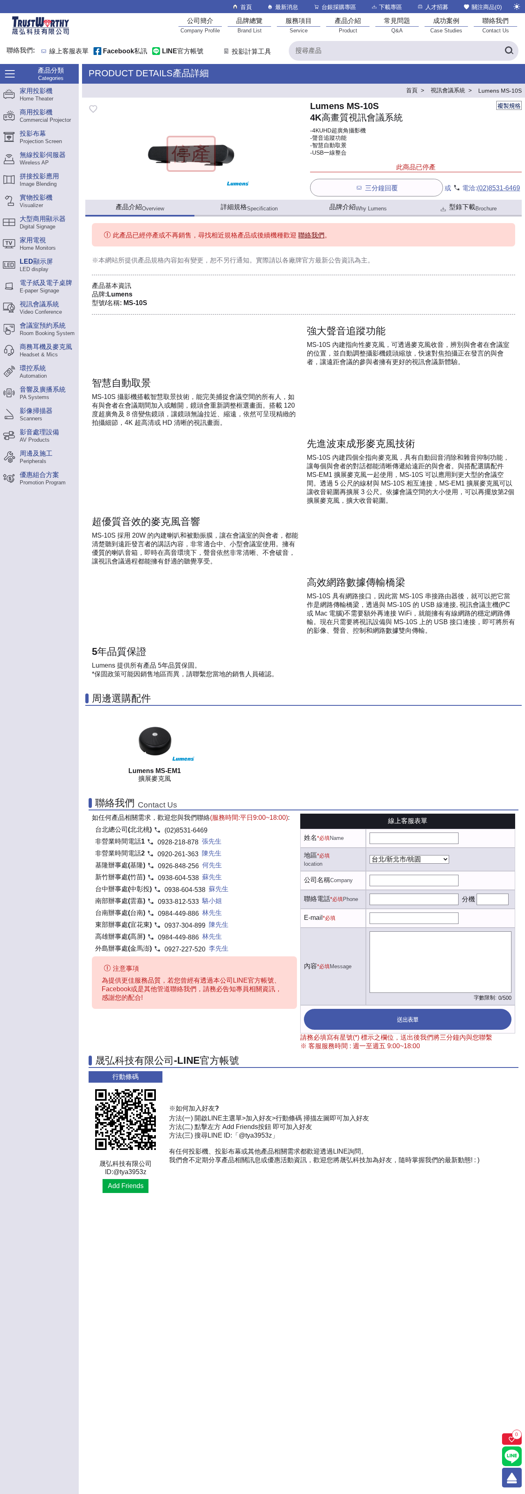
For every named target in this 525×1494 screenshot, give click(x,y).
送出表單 (407, 1020)
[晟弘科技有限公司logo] (41, 33)
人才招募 (436, 7)
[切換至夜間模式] (517, 6)
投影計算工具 (251, 51)
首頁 (246, 7)
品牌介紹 (358, 207)
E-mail (313, 917)
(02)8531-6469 (498, 188)
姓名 (310, 837)
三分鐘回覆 (381, 188)
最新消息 (286, 7)
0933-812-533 (178, 901)
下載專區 (390, 7)
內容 (310, 966)
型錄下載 (473, 207)
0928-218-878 (178, 842)
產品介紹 (140, 207)
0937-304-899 (184, 925)
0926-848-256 (178, 865)
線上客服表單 (69, 51)
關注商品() (487, 7)
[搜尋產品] (508, 51)
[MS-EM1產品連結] (155, 740)
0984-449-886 (178, 913)
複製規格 (509, 106)
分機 (468, 899)
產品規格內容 (157, 260)
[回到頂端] (512, 1477)
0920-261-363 (178, 854)
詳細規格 (249, 207)
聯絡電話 (317, 898)
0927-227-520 (184, 949)
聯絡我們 (311, 235)
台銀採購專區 (339, 7)
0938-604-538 (178, 877)
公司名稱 (317, 879)
